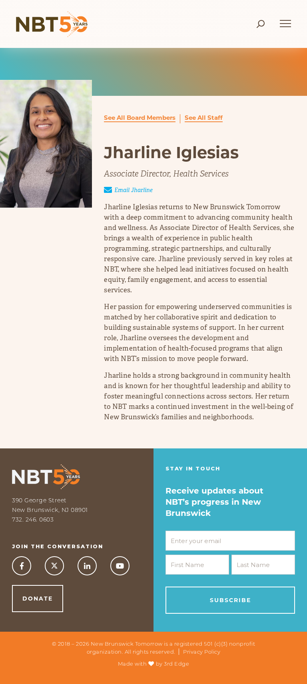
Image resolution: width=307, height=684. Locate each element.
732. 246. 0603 (33, 519)
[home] (52, 24)
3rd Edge (176, 663)
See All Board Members (139, 117)
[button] (285, 20)
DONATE (37, 598)
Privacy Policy (201, 651)
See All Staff (204, 117)
